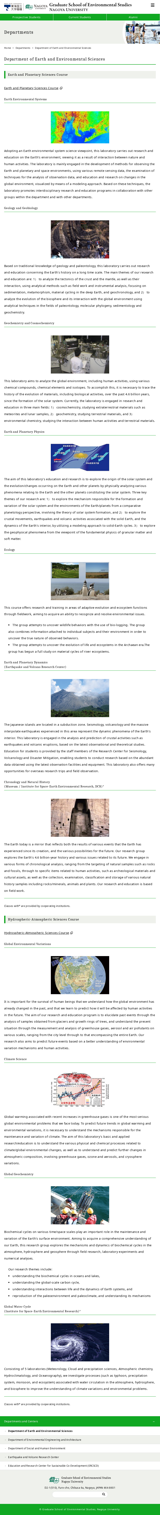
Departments (23, 47)
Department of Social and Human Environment (36, 1448)
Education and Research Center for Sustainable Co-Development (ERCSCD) (53, 1465)
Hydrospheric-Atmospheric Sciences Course (36, 933)
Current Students (80, 17)
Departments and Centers (21, 1421)
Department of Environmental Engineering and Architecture (44, 1439)
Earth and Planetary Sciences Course (31, 88)
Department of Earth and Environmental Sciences (40, 1431)
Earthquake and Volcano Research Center (33, 1457)
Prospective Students (26, 17)
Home (7, 47)
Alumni (133, 17)
